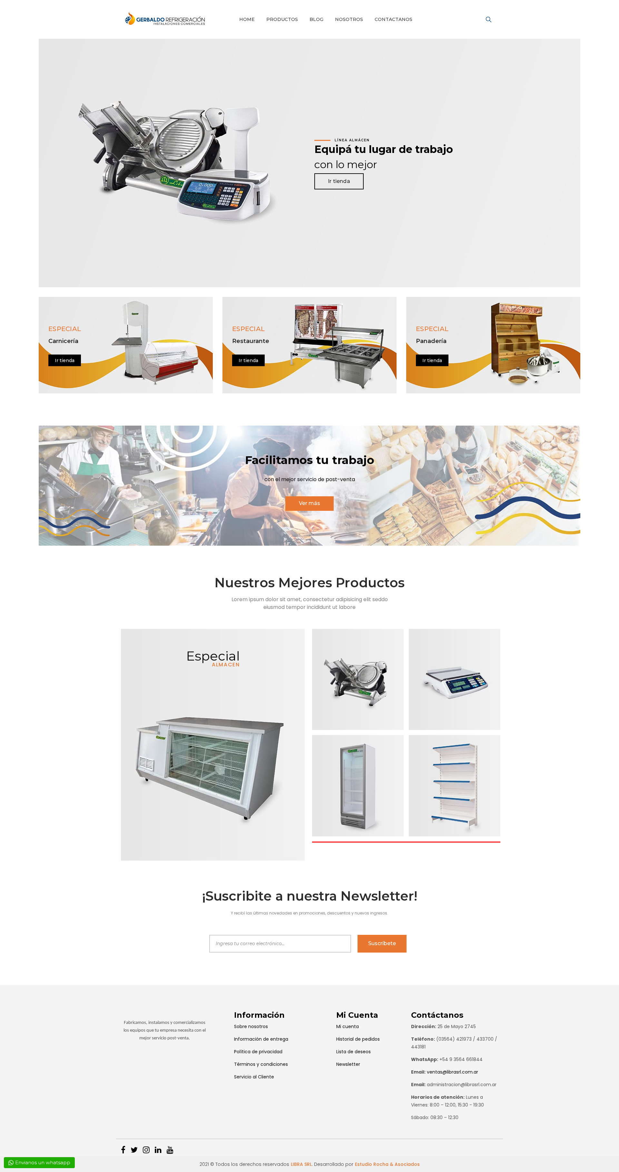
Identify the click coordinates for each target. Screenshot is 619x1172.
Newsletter (348, 1064)
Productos (282, 19)
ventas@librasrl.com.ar (452, 1072)
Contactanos (393, 19)
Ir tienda (339, 181)
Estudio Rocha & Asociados (387, 1164)
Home (247, 19)
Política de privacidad (258, 1051)
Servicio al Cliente (254, 1077)
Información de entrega (261, 1039)
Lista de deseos (353, 1051)
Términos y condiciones (261, 1064)
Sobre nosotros (251, 1026)
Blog (316, 19)
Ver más (309, 503)
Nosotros (349, 19)
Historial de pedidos (358, 1039)
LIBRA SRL (301, 1164)
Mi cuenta (347, 1026)
